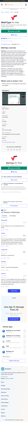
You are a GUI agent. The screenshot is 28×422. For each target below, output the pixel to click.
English (3, 378)
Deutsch (7, 378)
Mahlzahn (3, 261)
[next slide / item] (25, 98)
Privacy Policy (4, 399)
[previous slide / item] (3, 98)
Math (12, 12)
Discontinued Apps (5, 389)
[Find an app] (5, 4)
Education (7, 12)
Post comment (14, 205)
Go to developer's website (9, 142)
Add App (3, 385)
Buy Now (14, 35)
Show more (14, 291)
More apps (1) (6, 356)
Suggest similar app (14, 360)
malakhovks (4, 249)
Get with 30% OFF (14, 319)
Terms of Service (5, 395)
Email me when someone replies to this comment (12, 202)
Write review (14, 180)
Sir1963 (3, 233)
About (2, 382)
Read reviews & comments (7, 41)
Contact (3, 409)
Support (3, 412)
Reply (7, 229)
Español (11, 378)
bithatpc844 (4, 220)
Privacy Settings (5, 402)
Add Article (3, 392)
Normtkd (3, 273)
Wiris (18, 44)
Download (15, 31)
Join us (23, 0)
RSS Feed (3, 416)
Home (2, 12)
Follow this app (6, 44)
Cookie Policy (4, 405)
